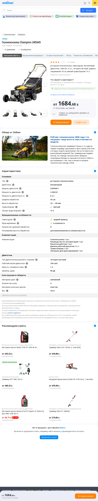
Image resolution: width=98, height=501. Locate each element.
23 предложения (8, 388)
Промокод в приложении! (15, 16)
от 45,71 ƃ (6, 417)
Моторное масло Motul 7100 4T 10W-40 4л (19, 347)
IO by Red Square (65, 16)
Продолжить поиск (49, 437)
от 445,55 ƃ (7, 385)
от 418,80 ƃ (54, 353)
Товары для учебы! (86, 16)
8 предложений (7, 356)
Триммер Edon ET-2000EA (59, 411)
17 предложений (55, 356)
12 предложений (55, 420)
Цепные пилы (54, 377)
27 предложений (55, 388)
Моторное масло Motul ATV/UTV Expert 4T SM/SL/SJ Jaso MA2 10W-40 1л (23, 412)
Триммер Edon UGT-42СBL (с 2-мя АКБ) (65, 347)
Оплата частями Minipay (42, 16)
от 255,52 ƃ (7, 353)
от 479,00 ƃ (54, 385)
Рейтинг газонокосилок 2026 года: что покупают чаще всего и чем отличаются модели (71, 139)
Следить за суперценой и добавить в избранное (74, 114)
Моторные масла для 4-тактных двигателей (17, 345)
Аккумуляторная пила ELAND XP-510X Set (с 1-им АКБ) (71, 379)
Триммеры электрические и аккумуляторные (65, 345)
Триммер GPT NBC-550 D (12, 379)
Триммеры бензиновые (10, 377)
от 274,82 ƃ (54, 417)
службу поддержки (14, 313)
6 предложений (7, 420)
